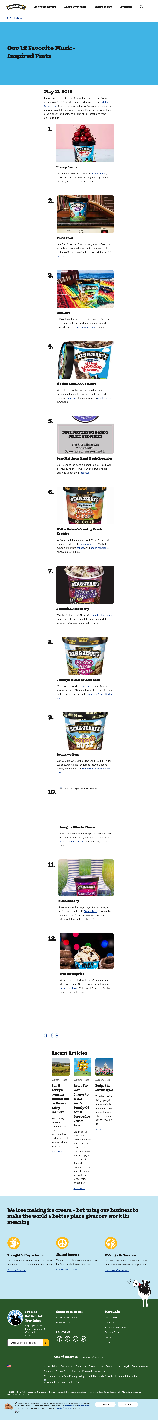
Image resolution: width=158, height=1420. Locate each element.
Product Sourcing (16, 1270)
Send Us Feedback (66, 1317)
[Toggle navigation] (150, 6)
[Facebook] (59, 1338)
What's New (15, 18)
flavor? (60, 256)
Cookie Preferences (64, 1408)
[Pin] (52, 1035)
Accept (128, 1404)
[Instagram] (67, 1338)
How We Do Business (116, 1327)
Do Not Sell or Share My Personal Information (80, 1371)
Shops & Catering (75, 7)
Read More (57, 1151)
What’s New (98, 1357)
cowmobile (91, 544)
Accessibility (51, 1366)
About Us (110, 1322)
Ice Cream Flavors (45, 7)
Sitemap (48, 1371)
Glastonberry (91, 911)
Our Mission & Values (67, 1269)
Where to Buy (103, 7)
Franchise (80, 1366)
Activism (126, 7)
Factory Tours (112, 1332)
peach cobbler (98, 547)
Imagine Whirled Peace (72, 841)
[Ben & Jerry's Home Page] (16, 7)
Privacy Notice (140, 1366)
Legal (126, 1366)
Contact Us (66, 1366)
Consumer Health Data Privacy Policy (64, 1376)
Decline (105, 1404)
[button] (10, 1366)
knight (86, 686)
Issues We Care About (117, 1270)
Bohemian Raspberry (100, 615)
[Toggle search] (141, 6)
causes (80, 547)
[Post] (57, 1035)
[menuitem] (45, 6)
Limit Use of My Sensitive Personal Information (112, 1376)
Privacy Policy (83, 1406)
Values (86, 1357)
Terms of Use (113, 1366)
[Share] (46, 1035)
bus (82, 544)
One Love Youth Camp (83, 327)
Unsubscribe (63, 1322)
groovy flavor (99, 173)
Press (108, 1337)
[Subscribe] (46, 1342)
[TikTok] (75, 1338)
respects (84, 472)
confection (71, 398)
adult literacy (104, 398)
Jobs (107, 1342)
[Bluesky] (83, 1338)
